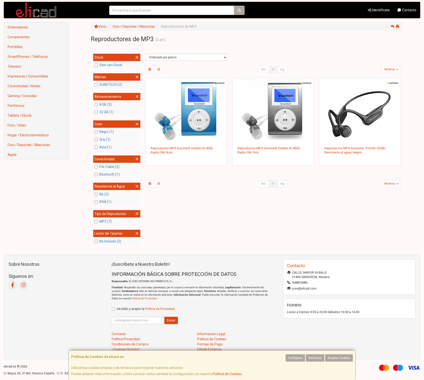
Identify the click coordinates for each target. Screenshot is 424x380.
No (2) (104, 194)
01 (273, 69)
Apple (12, 155)
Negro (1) (106, 132)
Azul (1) (105, 147)
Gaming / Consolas (22, 96)
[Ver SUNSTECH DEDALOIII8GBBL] (186, 111)
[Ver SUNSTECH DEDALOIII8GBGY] (273, 111)
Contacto (408, 10)
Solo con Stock (110, 65)
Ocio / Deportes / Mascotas (29, 145)
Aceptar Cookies (339, 358)
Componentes (19, 37)
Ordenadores (18, 27)
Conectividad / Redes (24, 86)
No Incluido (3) (110, 241)
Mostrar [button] (390, 69)
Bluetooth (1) (109, 174)
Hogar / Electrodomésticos (28, 135)
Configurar (295, 358)
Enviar (171, 320)
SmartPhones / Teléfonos (28, 57)
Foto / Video (17, 125)
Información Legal (211, 334)
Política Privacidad (126, 339)
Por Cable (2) (109, 167)
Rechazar (315, 358)
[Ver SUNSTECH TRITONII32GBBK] (360, 111)
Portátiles (15, 47)
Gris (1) (104, 139)
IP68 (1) (105, 202)
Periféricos (16, 106)
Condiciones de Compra (130, 344)
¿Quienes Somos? (126, 349)
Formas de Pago (210, 344)
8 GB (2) (105, 104)
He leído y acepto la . (146, 309)
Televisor (15, 66)
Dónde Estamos (209, 349)
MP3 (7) (105, 221)
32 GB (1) (106, 112)
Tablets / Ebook (20, 115)
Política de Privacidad (144, 298)
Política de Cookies (227, 374)
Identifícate (380, 10)
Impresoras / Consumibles (28, 76)
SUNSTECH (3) (110, 85)
